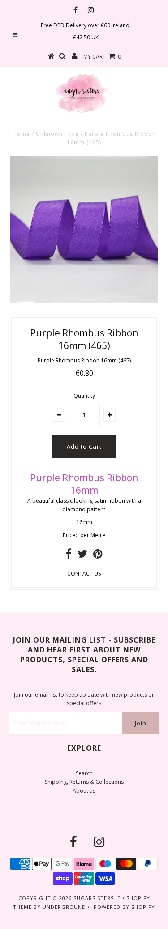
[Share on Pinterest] (98, 555)
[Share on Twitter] (82, 555)
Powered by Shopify (124, 907)
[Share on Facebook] (68, 555)
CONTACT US (84, 573)
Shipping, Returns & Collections (84, 782)
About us (84, 790)
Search (84, 773)
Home (21, 134)
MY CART (102, 56)
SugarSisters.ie (97, 898)
